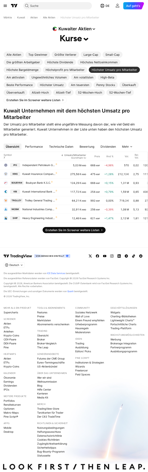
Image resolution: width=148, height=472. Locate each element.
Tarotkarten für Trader (50, 412)
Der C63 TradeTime (48, 416)
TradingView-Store (48, 408)
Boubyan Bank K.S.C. (38, 182)
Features (42, 312)
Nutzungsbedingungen (50, 427)
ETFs (6, 327)
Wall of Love (82, 316)
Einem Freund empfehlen (90, 320)
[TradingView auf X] (90, 256)
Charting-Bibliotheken (123, 316)
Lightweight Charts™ (122, 320)
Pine (6, 347)
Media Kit (42, 397)
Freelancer (81, 370)
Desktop (9, 431)
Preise (40, 316)
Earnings (9, 381)
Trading (79, 343)
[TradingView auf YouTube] (104, 256)
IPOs (6, 389)
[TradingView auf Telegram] (126, 256)
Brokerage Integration (123, 343)
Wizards (80, 366)
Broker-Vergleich (46, 343)
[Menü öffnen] (5, 5)
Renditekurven (12, 404)
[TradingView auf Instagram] (111, 256)
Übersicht (43, 335)
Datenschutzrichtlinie (49, 435)
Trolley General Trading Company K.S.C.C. (40, 200)
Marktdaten (44, 320)
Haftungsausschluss (49, 431)
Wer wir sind (44, 377)
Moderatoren (82, 332)
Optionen (9, 408)
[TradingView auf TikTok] (133, 256)
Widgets (115, 312)
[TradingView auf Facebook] (97, 256)
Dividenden (10, 385)
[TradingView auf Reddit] (140, 256)
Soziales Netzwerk (86, 312)
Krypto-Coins (11, 335)
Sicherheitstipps (46, 447)
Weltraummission (47, 381)
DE (108, 6)
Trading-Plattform (120, 328)
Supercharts (11, 312)
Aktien (7, 323)
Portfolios (9, 400)
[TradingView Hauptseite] (14, 5)
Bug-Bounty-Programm (51, 451)
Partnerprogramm (120, 347)
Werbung (115, 339)
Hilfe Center (44, 389)
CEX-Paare (10, 339)
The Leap (42, 347)
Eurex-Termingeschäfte (51, 362)
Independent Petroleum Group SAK (38, 165)
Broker (41, 339)
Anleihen (9, 331)
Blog (39, 385)
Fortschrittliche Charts (123, 324)
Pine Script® (11, 416)
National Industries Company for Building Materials (38, 209)
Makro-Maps (11, 412)
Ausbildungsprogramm (123, 351)
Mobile (7, 427)
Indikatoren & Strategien (89, 362)
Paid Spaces (82, 374)
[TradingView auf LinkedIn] (119, 256)
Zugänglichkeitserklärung (52, 443)
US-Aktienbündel (47, 366)
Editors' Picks (83, 351)
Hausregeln (82, 328)
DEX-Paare (10, 343)
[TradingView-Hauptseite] (18, 256)
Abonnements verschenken (53, 324)
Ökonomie (10, 377)
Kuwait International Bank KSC (38, 191)
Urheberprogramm (86, 324)
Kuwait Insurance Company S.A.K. (38, 173)
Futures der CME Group (51, 358)
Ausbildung (81, 347)
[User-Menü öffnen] (117, 5)
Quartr (70, 291)
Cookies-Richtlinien (48, 439)
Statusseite (43, 455)
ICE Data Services (56, 273)
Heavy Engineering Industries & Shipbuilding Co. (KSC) (38, 218)
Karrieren (42, 393)
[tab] (14, 55)
